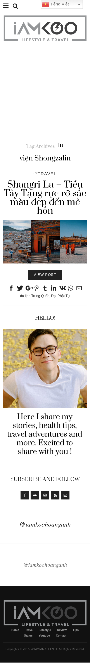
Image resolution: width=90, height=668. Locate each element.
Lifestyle (45, 630)
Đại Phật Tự (60, 296)
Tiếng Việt (59, 4)
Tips (76, 630)
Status (28, 635)
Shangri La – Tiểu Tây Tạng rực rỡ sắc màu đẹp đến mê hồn (45, 198)
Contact (61, 635)
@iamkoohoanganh (45, 524)
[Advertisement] (45, 89)
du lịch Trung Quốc (34, 296)
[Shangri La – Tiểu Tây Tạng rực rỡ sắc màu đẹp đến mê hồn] (45, 241)
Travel (47, 173)
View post (45, 275)
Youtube (44, 635)
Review (62, 630)
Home (15, 630)
